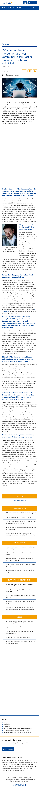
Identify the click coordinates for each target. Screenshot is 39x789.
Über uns (7, 722)
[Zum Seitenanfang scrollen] (36, 786)
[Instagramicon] (16, 785)
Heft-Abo (32, 779)
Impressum (27, 777)
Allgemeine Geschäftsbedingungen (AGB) (16, 730)
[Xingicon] (22, 785)
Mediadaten (7, 724)
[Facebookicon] (13, 785)
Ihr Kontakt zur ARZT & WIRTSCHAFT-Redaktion (18, 728)
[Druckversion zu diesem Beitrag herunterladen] (24, 70)
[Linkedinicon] (25, 785)
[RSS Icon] (19, 785)
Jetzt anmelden (8, 749)
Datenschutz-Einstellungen (19, 781)
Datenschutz (24, 779)
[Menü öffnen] (25, 2)
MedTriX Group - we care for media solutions (17, 732)
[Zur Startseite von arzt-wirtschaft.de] (7, 3)
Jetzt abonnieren (18, 501)
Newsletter (7, 726)
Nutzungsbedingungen (12, 779)
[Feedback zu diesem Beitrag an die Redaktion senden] (35, 70)
